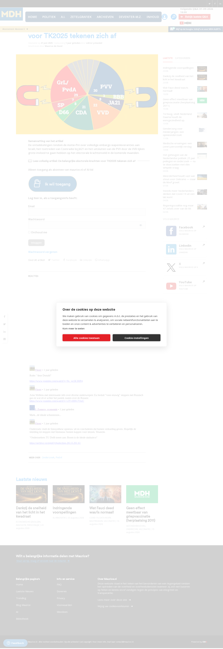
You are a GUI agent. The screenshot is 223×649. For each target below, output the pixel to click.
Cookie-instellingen (137, 337)
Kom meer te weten (74, 328)
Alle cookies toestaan (86, 337)
